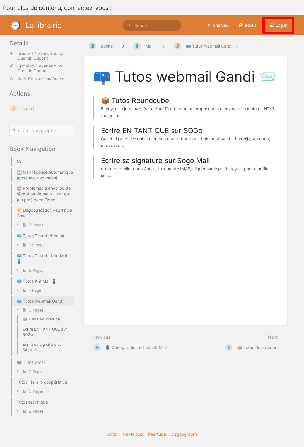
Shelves (220, 25)
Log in (281, 25)
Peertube (157, 434)
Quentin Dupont (32, 58)
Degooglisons (184, 434)
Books (250, 25)
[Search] (129, 25)
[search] (152, 25)
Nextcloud (133, 434)
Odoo (112, 434)
